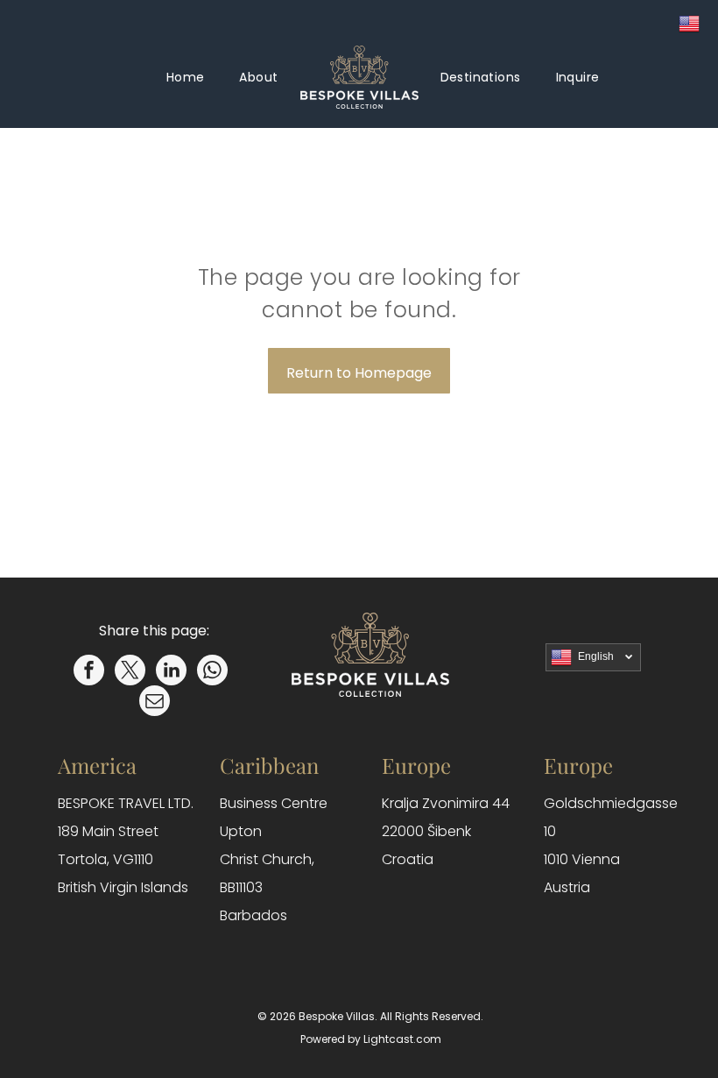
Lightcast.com (402, 1039)
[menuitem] (185, 77)
